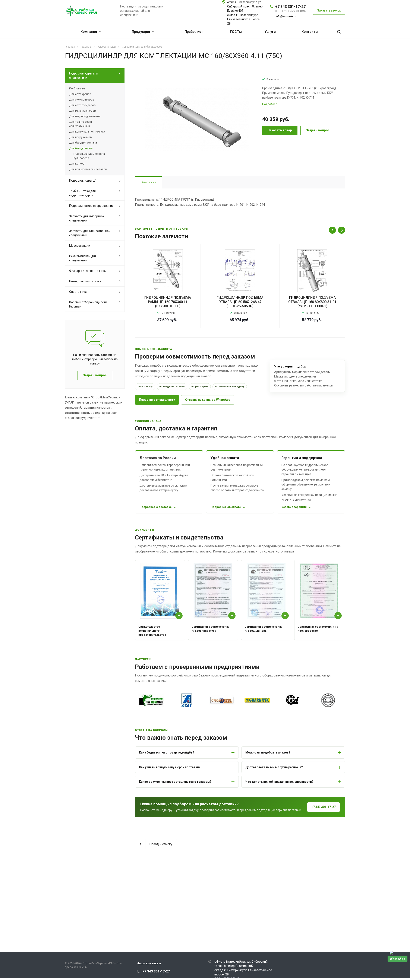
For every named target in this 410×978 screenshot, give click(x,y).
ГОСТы (236, 32)
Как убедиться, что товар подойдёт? (166, 752)
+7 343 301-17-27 (290, 6)
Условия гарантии (294, 507)
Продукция (141, 32)
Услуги (270, 32)
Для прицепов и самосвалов (88, 169)
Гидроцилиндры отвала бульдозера (89, 156)
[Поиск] (339, 32)
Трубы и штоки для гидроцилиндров (82, 193)
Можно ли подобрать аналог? (267, 752)
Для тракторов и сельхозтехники (80, 124)
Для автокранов (80, 94)
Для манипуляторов (82, 110)
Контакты (310, 32)
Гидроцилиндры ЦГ (82, 180)
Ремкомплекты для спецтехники (83, 258)
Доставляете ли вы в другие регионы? (274, 767)
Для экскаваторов (81, 99)
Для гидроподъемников (85, 116)
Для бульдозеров (81, 148)
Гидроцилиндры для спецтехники (83, 75)
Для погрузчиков (80, 137)
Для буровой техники (83, 142)
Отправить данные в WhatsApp (207, 399)
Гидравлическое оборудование (91, 205)
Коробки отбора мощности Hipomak (88, 304)
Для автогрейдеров (82, 105)
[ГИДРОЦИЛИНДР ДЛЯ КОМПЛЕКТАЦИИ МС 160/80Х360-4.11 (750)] (197, 119)
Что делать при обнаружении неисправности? (279, 781)
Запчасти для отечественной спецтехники (89, 233)
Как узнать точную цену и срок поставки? (170, 767)
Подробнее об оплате (226, 507)
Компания (89, 32)
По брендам (77, 88)
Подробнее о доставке (155, 507)
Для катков (77, 163)
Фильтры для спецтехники (88, 271)
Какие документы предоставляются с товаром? (175, 781)
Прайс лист (193, 32)
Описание (148, 182)
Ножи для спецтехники (85, 281)
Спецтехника (78, 291)
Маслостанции (79, 245)
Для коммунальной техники (87, 131)
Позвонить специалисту (157, 399)
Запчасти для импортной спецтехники (86, 218)
